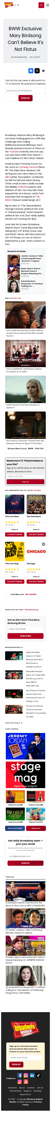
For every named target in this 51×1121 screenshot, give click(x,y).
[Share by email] (43, 70)
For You (17, 298)
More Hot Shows (15, 828)
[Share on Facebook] (30, 70)
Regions (27, 1091)
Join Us (40, 1087)
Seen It (14, 529)
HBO (7, 177)
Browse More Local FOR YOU (25, 448)
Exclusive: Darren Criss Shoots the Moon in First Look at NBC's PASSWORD (25, 904)
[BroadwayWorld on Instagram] (25, 1075)
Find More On (23, 594)
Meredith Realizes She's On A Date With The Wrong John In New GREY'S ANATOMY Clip (35, 678)
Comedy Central (28, 167)
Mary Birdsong (31, 609)
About (22, 1087)
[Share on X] (37, 70)
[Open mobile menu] (47, 5)
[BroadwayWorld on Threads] (19, 1081)
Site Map (38, 1091)
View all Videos (12, 723)
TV (18, 5)
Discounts (36, 828)
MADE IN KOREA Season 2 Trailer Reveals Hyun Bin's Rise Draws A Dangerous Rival (34, 659)
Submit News (16, 1091)
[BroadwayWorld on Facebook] (19, 1075)
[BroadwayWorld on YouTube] (25, 1081)
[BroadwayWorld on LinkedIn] (32, 1075)
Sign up (25, 863)
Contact (30, 1087)
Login (34, 5)
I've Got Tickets (14, 534)
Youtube (14, 151)
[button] (41, 5)
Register (26, 5)
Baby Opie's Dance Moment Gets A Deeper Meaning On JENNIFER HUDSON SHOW (25, 960)
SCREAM (22, 187)
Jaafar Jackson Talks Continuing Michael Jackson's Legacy (24, 931)
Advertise (12, 1087)
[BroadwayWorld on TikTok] (38, 1075)
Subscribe (25, 635)
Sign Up (25, 98)
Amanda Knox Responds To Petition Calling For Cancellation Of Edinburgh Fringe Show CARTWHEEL (25, 990)
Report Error (25, 1094)
